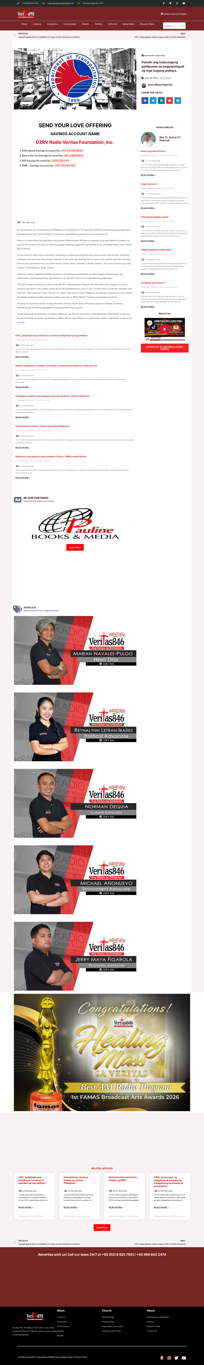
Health (85, 24)
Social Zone (128, 24)
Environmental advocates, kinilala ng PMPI (123, 1179)
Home (24, 24)
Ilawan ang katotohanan (153, 151)
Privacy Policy (80, 1357)
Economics (52, 24)
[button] (145, 100)
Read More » (22, 357)
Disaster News (147, 24)
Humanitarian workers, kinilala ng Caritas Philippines (42, 426)
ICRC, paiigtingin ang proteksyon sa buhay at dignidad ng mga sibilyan (51, 335)
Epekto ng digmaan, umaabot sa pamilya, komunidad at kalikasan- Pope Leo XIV (56, 365)
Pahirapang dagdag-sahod (154, 217)
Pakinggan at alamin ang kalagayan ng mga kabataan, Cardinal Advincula (52, 396)
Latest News (160, 55)
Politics (98, 24)
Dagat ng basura (149, 184)
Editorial (112, 24)
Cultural (37, 24)
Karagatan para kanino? (153, 282)
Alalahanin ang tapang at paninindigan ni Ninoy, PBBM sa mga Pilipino (51, 456)
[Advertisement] (75, 196)
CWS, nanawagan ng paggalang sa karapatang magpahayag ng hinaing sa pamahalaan (168, 1181)
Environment (70, 24)
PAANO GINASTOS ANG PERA (156, 249)
